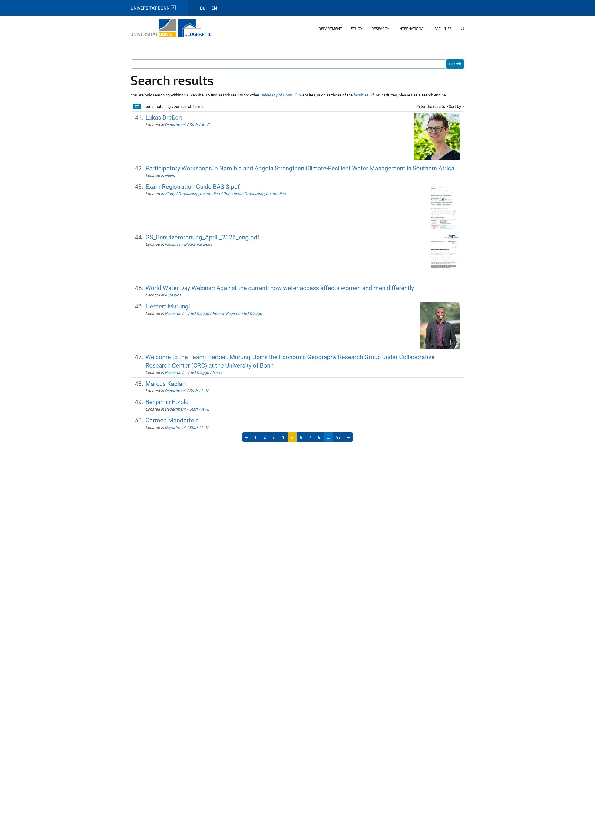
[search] (460, 32)
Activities (173, 295)
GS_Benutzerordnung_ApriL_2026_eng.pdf (202, 237)
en (214, 7)
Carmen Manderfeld (172, 420)
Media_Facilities (198, 244)
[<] (246, 437)
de (202, 7)
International (411, 28)
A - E (205, 125)
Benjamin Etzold (167, 401)
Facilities (443, 28)
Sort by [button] (455, 106)
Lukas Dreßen (163, 117)
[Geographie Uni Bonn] (171, 28)
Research (380, 28)
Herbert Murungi (167, 306)
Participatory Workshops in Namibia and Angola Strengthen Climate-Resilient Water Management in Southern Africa (299, 168)
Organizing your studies (199, 193)
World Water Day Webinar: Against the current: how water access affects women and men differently (279, 288)
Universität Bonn (150, 7)
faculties (361, 95)
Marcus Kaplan (165, 383)
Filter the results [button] (431, 106)
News (170, 175)
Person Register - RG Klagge (237, 313)
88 (338, 437)
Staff (193, 125)
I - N (204, 390)
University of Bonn (276, 95)
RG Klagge (200, 313)
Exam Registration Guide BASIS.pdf (192, 186)
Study (356, 28)
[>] (348, 437)
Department (330, 28)
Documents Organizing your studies (254, 193)
